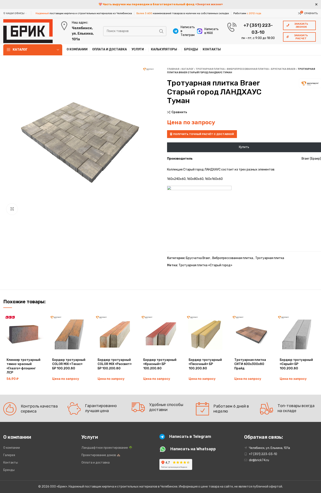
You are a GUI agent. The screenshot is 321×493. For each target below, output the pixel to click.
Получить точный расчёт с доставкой (203, 134)
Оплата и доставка (95, 462)
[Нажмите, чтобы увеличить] (12, 209)
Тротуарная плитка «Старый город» (205, 265)
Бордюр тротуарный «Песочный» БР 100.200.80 (205, 364)
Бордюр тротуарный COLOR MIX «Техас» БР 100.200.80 (68, 364)
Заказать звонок (301, 25)
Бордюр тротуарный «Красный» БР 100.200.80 (159, 364)
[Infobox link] (183, 31)
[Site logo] (28, 31)
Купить (244, 147)
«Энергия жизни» (209, 4)
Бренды (9, 470)
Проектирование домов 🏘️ (100, 455)
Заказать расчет (301, 37)
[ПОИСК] (161, 31)
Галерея (9, 455)
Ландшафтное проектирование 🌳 (106, 448)
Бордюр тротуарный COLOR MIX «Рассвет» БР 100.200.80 (115, 364)
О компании (11, 448)
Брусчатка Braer (283, 69)
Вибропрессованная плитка (248, 69)
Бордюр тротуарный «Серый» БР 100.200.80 (296, 364)
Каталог (187, 69)
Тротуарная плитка (210, 69)
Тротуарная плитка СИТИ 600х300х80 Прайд (250, 364)
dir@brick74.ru (259, 460)
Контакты (10, 462)
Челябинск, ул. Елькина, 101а (83, 33)
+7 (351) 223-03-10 (263, 454)
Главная (173, 69)
